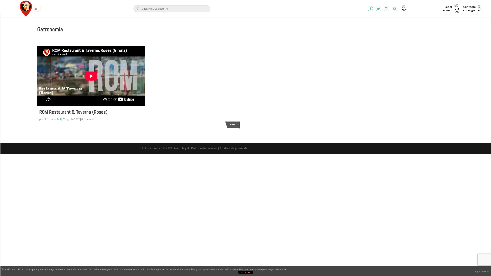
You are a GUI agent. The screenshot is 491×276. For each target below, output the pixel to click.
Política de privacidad (234, 148)
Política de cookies (204, 148)
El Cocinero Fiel (52, 119)
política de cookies (233, 269)
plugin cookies (481, 271)
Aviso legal (181, 148)
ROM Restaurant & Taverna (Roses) (73, 112)
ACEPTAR (245, 272)
